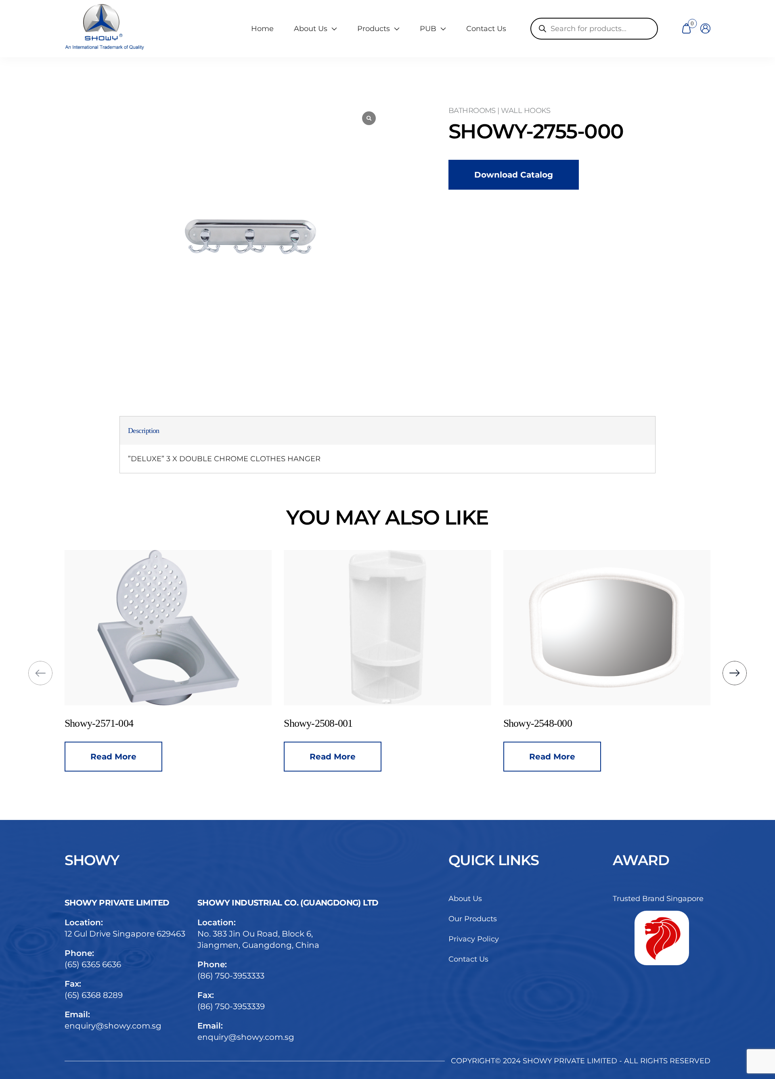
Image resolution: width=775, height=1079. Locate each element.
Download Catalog (513, 175)
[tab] (143, 430)
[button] (40, 673)
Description (143, 431)
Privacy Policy (473, 939)
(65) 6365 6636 (93, 964)
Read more (207, 756)
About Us (465, 898)
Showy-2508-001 (192, 723)
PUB (428, 28)
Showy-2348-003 (630, 723)
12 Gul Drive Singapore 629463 (125, 934)
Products (373, 28)
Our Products (472, 918)
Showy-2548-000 (411, 723)
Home (262, 28)
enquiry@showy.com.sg (113, 1026)
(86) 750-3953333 (230, 976)
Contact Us (486, 28)
